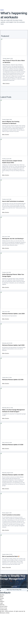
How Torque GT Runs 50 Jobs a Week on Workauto (14, 61)
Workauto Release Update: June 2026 (13, 313)
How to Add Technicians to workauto (13, 201)
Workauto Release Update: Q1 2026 (12, 444)
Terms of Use (3, 608)
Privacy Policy (3, 606)
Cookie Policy (3, 609)
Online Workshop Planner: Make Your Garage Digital (13, 275)
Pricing (2, 598)
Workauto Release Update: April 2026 (13, 345)
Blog (1, 599)
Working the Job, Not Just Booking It (13, 238)
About (1, 596)
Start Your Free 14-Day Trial (14, 589)
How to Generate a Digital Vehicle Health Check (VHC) (12, 161)
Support (2, 601)
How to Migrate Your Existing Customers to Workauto (10, 122)
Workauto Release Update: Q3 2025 (12, 474)
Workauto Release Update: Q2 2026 (12, 379)
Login (1, 603)
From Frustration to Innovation (11, 515)
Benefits (2, 595)
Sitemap (2, 604)
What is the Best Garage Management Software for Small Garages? (13, 410)
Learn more (14, 586)
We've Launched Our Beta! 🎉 (11, 556)
